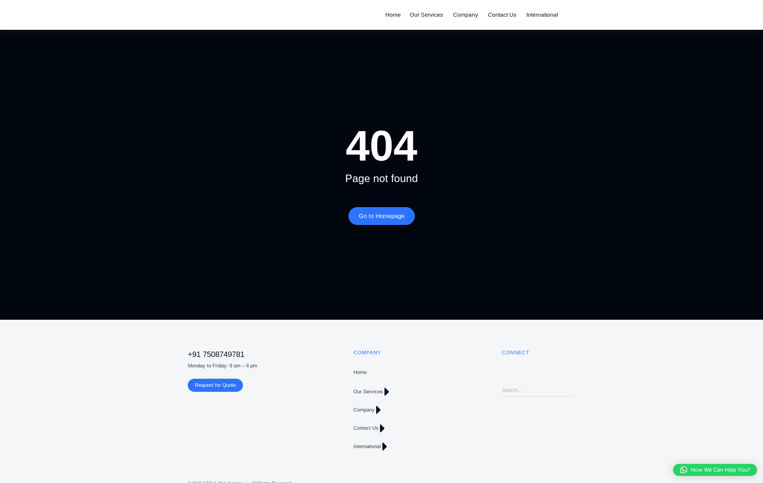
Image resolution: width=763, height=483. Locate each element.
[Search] (570, 390)
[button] (715, 470)
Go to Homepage (381, 216)
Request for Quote (215, 385)
